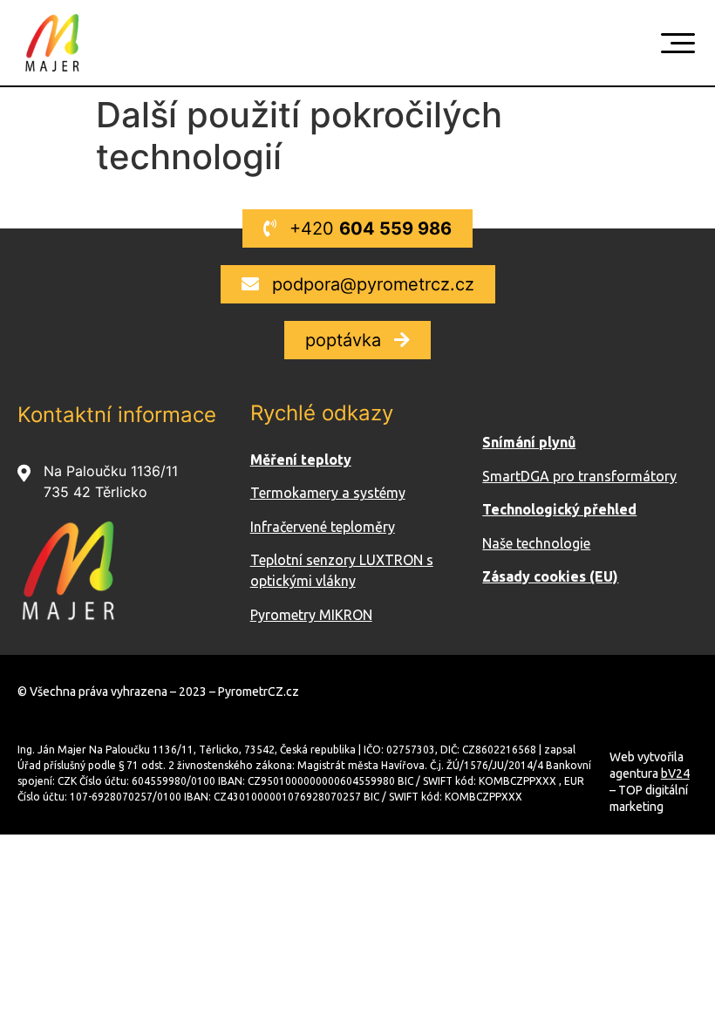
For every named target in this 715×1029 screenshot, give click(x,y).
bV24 (675, 773)
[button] (357, 228)
